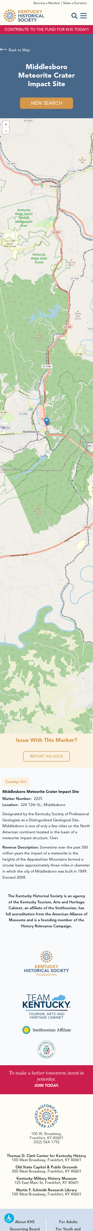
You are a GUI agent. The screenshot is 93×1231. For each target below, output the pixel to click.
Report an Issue (46, 756)
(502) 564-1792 (47, 1142)
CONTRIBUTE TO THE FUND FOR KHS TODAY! (47, 29)
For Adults (68, 1221)
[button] (46, 421)
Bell (16, 781)
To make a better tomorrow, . (46, 1076)
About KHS (25, 1221)
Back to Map (19, 50)
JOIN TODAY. (46, 1085)
